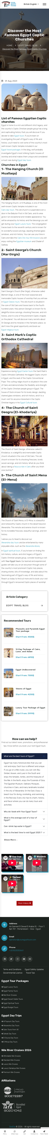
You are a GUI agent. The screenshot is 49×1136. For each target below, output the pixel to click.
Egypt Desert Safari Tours (13, 999)
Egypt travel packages (11, 150)
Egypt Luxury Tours (10, 987)
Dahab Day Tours (9, 1034)
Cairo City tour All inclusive (28, 238)
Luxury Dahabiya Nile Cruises (14, 1068)
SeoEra (12, 1126)
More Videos (23, 903)
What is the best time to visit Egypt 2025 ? (23, 832)
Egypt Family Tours (10, 991)
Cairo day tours (7, 210)
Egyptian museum (24, 241)
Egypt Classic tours (11, 302)
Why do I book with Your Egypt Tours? (20, 812)
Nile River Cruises (10, 995)
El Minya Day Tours (10, 1042)
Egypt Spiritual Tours (11, 1003)
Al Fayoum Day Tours (11, 1021)
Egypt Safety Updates (34, 969)
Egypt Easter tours (25, 371)
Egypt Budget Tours (10, 1007)
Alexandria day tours (10, 542)
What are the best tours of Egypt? (19, 756)
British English (30, 4)
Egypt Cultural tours (28, 402)
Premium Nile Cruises (11, 1072)
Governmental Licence (12, 973)
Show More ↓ (10, 840)
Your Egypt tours (13, 561)
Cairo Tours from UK (11, 1030)
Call (24, 1134)
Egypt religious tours (10, 330)
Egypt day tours (24, 160)
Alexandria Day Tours (11, 1026)
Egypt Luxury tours (23, 224)
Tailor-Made (44, 1134)
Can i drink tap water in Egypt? (18, 826)
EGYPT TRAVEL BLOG (17, 605)
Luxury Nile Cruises (10, 1064)
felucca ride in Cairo (22, 467)
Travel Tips (30, 973)
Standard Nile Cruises (11, 1060)
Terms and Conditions (12, 969)
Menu (5, 1134)
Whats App (14, 1134)
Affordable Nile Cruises (12, 1056)
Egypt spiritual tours (11, 551)
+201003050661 (16, 950)
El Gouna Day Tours (10, 1038)
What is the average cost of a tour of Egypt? (20, 819)
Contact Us (34, 1134)
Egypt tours (19, 136)
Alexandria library (33, 546)
